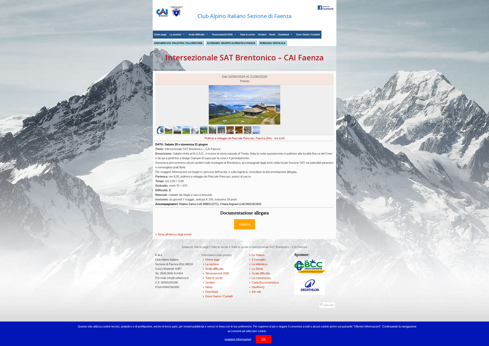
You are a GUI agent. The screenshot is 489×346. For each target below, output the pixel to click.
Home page (160, 34)
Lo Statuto (258, 255)
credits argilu (328, 305)
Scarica (244, 224)
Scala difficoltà (261, 273)
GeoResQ (258, 287)
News (272, 34)
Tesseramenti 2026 (222, 34)
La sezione (175, 34)
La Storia (257, 268)
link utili (256, 291)
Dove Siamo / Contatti (308, 34)
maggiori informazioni (238, 339)
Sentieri (262, 34)
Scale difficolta (197, 34)
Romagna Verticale (273, 43)
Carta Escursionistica (265, 282)
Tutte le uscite (247, 34)
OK (264, 339)
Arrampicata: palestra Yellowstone (178, 43)
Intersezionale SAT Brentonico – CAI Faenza (279, 247)
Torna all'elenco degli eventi (174, 234)
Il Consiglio (258, 259)
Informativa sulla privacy (217, 255)
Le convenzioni (261, 278)
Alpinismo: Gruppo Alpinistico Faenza (231, 43)
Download (283, 34)
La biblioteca (259, 264)
